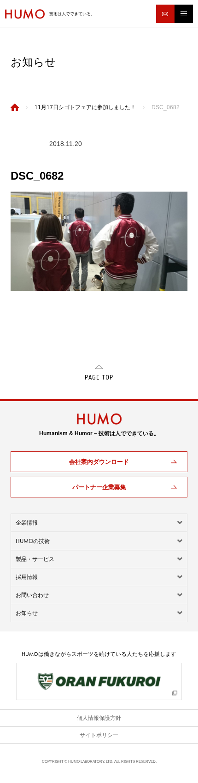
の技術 (33, 541)
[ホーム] (15, 107)
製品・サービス (35, 559)
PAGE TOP (99, 378)
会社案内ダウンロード (99, 461)
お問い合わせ (32, 595)
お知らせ (27, 613)
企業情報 (27, 523)
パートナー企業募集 (99, 487)
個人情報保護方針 (99, 718)
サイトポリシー (99, 735)
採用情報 (27, 577)
